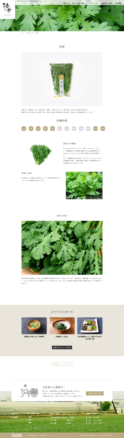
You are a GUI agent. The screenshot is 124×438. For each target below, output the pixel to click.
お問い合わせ (94, 393)
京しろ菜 (53, 420)
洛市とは (14, 413)
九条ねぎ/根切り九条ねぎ (59, 417)
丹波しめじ (70, 420)
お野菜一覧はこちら (68, 413)
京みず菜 (53, 423)
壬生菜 (69, 423)
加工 (30, 419)
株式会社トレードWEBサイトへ (40, 435)
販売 (30, 422)
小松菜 (72, 417)
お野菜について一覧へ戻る (62, 363)
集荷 (30, 417)
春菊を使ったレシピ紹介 (62, 347)
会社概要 (14, 417)
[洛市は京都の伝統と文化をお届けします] (7, 9)
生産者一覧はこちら (105, 413)
